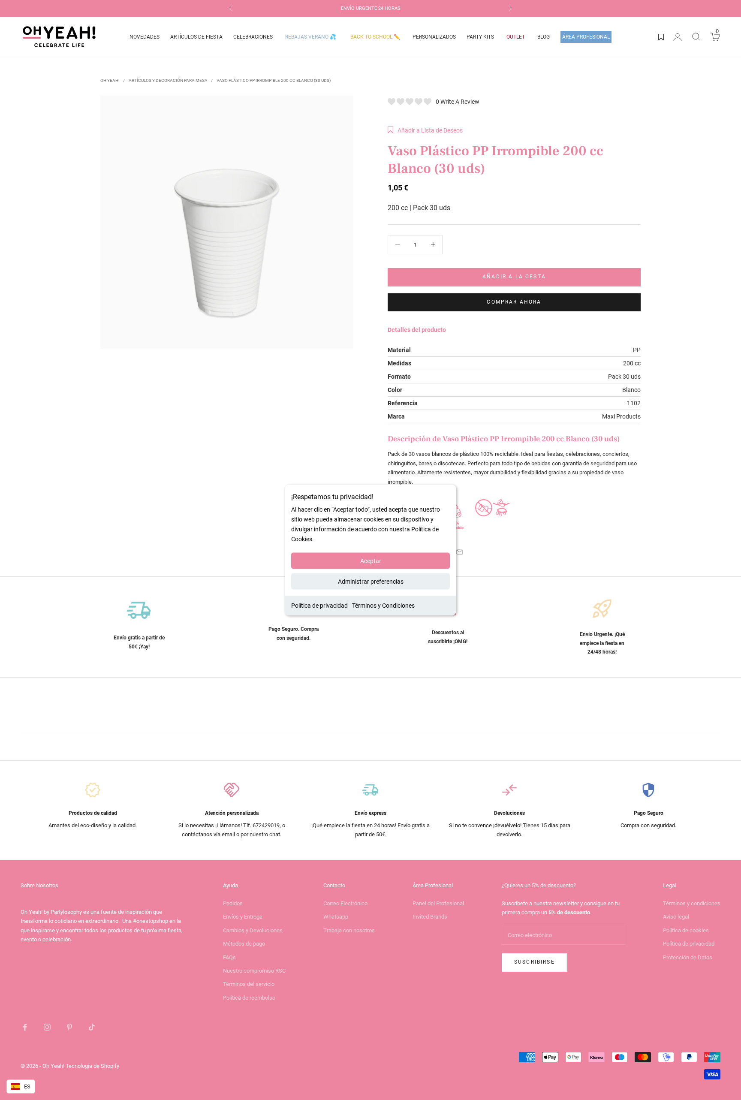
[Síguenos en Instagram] (47, 1027)
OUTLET (515, 37)
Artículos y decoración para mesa (168, 80)
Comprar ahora (514, 302)
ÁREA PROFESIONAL (586, 37)
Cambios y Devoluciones (253, 930)
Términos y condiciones (691, 903)
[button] (425, 130)
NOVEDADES (145, 37)
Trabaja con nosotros (349, 930)
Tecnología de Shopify (92, 1066)
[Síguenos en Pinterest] (69, 1027)
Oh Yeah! (110, 80)
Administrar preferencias (371, 581)
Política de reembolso (249, 998)
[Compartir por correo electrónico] (459, 551)
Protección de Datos (687, 957)
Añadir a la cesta (514, 277)
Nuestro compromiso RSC (254, 970)
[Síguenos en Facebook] (25, 1027)
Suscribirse (534, 962)
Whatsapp (335, 916)
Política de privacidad (319, 605)
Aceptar (370, 561)
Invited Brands (430, 916)
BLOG (543, 37)
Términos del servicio (248, 984)
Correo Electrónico (345, 903)
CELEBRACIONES (253, 37)
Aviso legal (676, 916)
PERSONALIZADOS (434, 37)
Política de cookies (686, 930)
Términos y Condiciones (383, 605)
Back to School (375, 37)
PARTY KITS (480, 37)
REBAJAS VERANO (310, 37)
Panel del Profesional (438, 903)
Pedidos (233, 903)
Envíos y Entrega (242, 916)
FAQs (229, 957)
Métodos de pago (244, 943)
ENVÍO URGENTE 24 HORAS (371, 8)
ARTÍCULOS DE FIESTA (196, 37)
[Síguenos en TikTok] (91, 1027)
